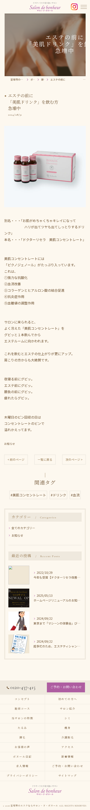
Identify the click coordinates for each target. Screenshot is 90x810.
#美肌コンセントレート (28, 494)
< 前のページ (16, 459)
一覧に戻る (45, 459)
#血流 (75, 494)
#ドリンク (58, 494)
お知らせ (9, 444)
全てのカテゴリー (23, 528)
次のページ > (74, 459)
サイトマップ (67, 775)
